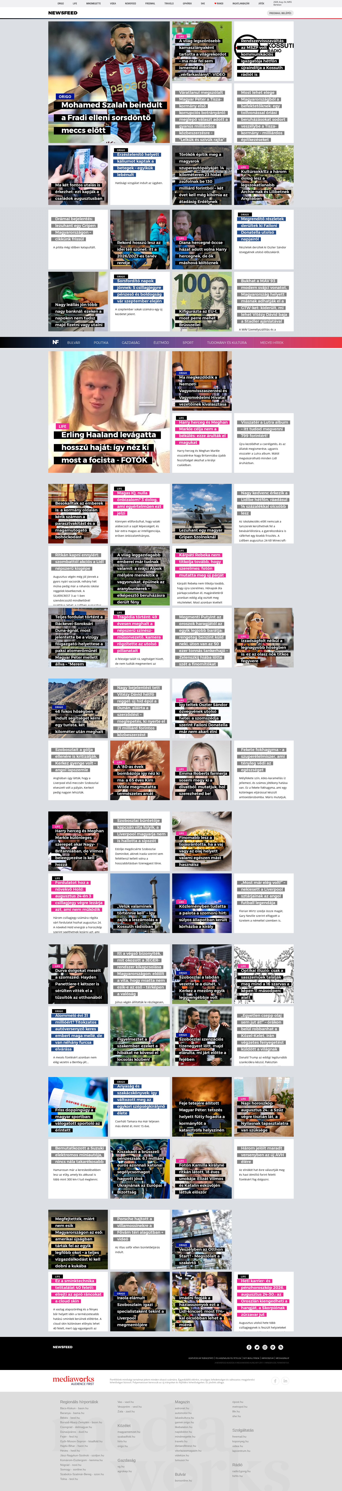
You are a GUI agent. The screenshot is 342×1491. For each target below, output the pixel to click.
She (203, 3)
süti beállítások (251, 1358)
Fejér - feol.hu (69, 1436)
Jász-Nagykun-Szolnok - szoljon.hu (82, 1455)
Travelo (169, 3)
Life (75, 3)
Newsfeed (130, 3)
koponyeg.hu (240, 1441)
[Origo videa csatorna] (272, 1347)
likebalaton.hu (183, 1427)
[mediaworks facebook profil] (275, 1381)
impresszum (267, 1358)
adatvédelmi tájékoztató (200, 1358)
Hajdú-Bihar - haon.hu (74, 1445)
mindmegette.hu (185, 1436)
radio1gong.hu (241, 1471)
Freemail (150, 3)
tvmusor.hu (182, 1460)
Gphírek (187, 3)
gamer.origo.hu (184, 1422)
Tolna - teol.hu (69, 1479)
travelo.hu (181, 1441)
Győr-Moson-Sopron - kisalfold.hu (81, 1441)
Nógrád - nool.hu (70, 1464)
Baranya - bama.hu (72, 1413)
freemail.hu (239, 1436)
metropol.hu (239, 1406)
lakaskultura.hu (184, 1417)
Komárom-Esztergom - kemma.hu (81, 1460)
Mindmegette (93, 3)
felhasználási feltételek (228, 1358)
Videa (113, 3)
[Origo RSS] (280, 1347)
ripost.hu (237, 1401)
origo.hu (123, 1446)
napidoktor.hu (183, 1431)
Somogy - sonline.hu (73, 1469)
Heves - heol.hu (70, 1450)
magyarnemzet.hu (129, 1431)
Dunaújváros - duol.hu (74, 1431)
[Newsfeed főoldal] (63, 1347)
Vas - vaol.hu (126, 1401)
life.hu (236, 1411)
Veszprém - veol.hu (130, 1406)
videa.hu (237, 1446)
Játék (261, 3)
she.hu (236, 1416)
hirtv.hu (122, 1441)
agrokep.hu (125, 1471)
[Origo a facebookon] (249, 1347)
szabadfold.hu (126, 1436)
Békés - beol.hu (70, 1417)
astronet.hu (182, 1408)
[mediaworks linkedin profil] (285, 1381)
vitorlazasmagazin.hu (188, 1450)
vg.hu (121, 1466)
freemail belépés (280, 13)
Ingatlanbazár (241, 3)
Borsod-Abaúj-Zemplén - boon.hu (81, 1422)
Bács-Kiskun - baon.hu (74, 1408)
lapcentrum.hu (241, 1450)
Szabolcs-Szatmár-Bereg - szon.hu (82, 1474)
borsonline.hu (183, 1480)
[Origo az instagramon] (264, 1347)
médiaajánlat (282, 1358)
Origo (61, 3)
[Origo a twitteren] (257, 1347)
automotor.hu (183, 1413)
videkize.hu (182, 1455)
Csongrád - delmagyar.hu (76, 1427)
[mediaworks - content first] (73, 1381)
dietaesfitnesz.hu (185, 1445)
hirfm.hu (237, 1476)
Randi (220, 3)
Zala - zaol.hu (126, 1411)
